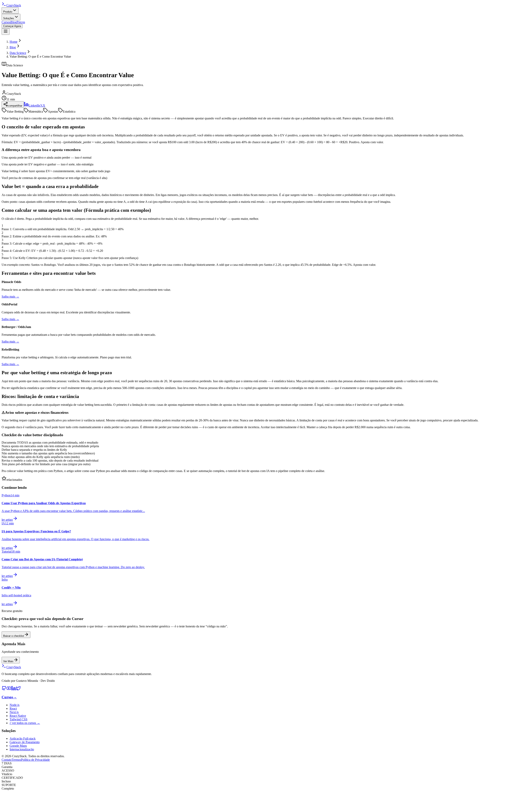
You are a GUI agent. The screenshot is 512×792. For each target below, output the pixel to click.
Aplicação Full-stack (23, 738)
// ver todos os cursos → (25, 723)
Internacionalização (22, 749)
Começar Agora (12, 26)
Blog (13, 22)
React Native (18, 715)
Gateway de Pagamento (25, 742)
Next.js (14, 712)
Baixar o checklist (13, 635)
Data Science (18, 53)
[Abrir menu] (6, 31)
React (13, 708)
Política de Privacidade (35, 759)
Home (13, 41)
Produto (7, 11)
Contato (7, 759)
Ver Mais (8, 661)
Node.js (14, 705)
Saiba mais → (10, 296)
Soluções (8, 18)
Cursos (6, 22)
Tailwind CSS (18, 719)
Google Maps (18, 745)
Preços (21, 22)
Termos (16, 759)
